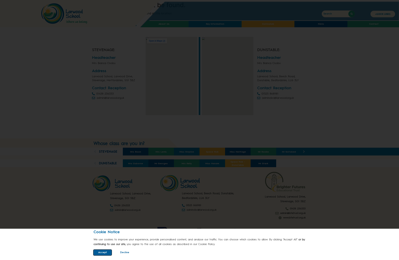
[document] (199, 130)
